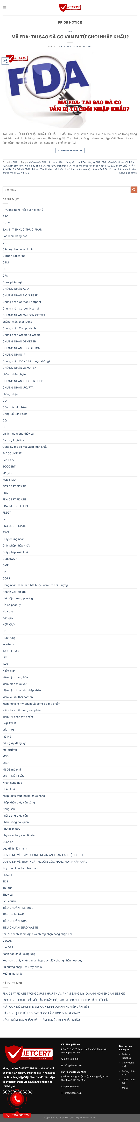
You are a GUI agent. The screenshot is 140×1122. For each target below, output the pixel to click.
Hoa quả (8, 611)
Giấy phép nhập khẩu (16, 545)
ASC (5, 216)
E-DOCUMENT (12, 453)
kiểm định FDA (15, 165)
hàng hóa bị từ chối (118, 162)
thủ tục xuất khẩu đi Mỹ (57, 169)
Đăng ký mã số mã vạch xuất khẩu (25, 446)
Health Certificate (14, 591)
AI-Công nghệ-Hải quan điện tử (23, 209)
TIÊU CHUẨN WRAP (15, 921)
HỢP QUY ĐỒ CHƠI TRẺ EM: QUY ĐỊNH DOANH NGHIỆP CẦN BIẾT (46, 1006)
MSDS (6, 763)
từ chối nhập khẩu (118, 169)
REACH (7, 874)
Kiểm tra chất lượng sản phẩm (22, 710)
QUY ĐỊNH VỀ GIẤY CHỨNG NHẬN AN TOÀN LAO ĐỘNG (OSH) (44, 855)
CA (4, 242)
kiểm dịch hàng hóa (15, 677)
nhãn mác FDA (64, 165)
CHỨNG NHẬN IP (14, 354)
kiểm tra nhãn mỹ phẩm (18, 716)
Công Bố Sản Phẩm (15, 413)
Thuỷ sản (8, 894)
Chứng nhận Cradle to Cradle (21, 334)
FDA (70, 32)
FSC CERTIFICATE (14, 526)
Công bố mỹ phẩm (15, 407)
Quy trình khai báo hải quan (20, 868)
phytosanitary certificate (18, 835)
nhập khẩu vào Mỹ (82, 165)
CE (4, 269)
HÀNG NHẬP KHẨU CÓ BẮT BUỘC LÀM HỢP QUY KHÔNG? (41, 1013)
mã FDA (51, 165)
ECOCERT (9, 466)
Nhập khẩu (9, 789)
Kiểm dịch (9, 670)
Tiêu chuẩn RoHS (14, 914)
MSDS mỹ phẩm (13, 769)
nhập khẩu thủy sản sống (19, 802)
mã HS (7, 736)
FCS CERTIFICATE (14, 486)
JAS (5, 664)
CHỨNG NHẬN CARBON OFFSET (24, 315)
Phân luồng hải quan (16, 822)
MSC (6, 756)
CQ (5, 420)
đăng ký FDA (93, 162)
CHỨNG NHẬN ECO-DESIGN (21, 348)
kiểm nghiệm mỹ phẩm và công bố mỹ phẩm (31, 703)
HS (4, 631)
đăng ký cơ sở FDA (76, 162)
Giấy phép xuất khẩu (16, 552)
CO (5, 400)
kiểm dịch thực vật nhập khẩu (22, 690)
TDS (5, 881)
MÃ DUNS (9, 730)
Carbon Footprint (14, 255)
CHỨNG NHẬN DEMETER (19, 341)
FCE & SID (9, 479)
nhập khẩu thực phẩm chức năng (24, 795)
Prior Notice (99, 165)
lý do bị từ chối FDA (35, 165)
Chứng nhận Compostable (19, 328)
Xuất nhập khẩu (13, 973)
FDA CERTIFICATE (14, 499)
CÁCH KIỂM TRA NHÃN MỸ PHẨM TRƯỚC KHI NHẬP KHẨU (41, 1020)
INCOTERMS (11, 651)
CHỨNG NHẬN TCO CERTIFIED (23, 381)
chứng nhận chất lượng (17, 321)
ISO (5, 657)
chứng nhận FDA (37, 162)
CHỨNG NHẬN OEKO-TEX (19, 367)
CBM (6, 262)
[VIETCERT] (70, 8)
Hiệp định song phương (18, 598)
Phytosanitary (11, 828)
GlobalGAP (10, 558)
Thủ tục (7, 888)
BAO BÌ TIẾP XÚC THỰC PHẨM (23, 229)
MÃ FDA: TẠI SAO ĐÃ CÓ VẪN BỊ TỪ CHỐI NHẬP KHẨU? (70, 36)
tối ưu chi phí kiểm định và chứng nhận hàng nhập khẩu (38, 934)
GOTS (6, 578)
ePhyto (7, 473)
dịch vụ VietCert (56, 162)
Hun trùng (9, 637)
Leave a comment (128, 172)
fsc (4, 519)
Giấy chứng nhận (13, 539)
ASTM (6, 223)
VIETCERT (26, 172)
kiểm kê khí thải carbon (18, 697)
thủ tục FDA (37, 169)
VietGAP (8, 947)
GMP (6, 565)
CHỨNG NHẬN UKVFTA (18, 387)
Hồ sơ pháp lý (12, 605)
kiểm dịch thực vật (15, 684)
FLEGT (7, 512)
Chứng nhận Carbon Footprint (22, 302)
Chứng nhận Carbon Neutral (21, 308)
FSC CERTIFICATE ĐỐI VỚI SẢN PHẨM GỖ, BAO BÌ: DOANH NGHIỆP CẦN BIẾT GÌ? (55, 1000)
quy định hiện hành (15, 848)
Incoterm (8, 644)
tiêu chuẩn (9, 901)
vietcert (87, 46)
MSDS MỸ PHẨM (13, 776)
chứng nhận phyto (14, 374)
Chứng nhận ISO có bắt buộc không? (26, 361)
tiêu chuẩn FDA (100, 169)
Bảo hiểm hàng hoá (15, 236)
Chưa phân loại (12, 282)
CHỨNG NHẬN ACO (16, 288)
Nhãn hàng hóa (12, 782)
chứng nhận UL (12, 394)
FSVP (6, 532)
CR (4, 427)
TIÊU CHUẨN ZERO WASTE (20, 927)
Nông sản (9, 809)
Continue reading (70, 150)
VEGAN (7, 940)
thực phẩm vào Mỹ (80, 169)
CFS (5, 275)
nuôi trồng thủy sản (15, 815)
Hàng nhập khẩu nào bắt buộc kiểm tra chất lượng (35, 585)
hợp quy (8, 618)
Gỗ (4, 572)
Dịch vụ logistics (13, 440)
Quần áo (8, 842)
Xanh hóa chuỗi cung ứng (19, 953)
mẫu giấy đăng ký (14, 743)
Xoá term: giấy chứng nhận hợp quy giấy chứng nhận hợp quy (42, 960)
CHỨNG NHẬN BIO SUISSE (20, 295)
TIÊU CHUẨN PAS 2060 (18, 907)
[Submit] (134, 189)
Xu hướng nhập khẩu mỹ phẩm (22, 967)
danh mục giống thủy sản (19, 433)
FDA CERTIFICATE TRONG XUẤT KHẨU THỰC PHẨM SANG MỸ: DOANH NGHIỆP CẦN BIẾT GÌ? (64, 993)
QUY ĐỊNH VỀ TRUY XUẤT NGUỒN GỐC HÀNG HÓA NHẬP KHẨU (45, 861)
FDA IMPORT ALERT (15, 506)
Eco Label (9, 460)
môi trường (10, 749)
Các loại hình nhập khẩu (18, 249)
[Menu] (5, 7)
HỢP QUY (9, 624)
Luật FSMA (10, 723)
